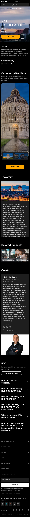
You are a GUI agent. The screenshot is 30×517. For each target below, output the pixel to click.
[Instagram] (7, 327)
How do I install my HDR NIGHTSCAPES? (15, 397)
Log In (17, 2)
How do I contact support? (15, 381)
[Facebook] (4, 327)
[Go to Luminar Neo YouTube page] (22, 510)
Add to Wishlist (8, 252)
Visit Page (10, 330)
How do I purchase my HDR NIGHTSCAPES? (15, 389)
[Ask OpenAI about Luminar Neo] (2, 504)
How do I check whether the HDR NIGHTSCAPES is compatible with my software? (15, 427)
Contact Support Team (11, 373)
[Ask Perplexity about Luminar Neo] (6, 504)
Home (2, 8)
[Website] (10, 327)
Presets (8, 8)
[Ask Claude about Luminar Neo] (10, 504)
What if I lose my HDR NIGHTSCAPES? (15, 416)
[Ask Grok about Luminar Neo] (14, 504)
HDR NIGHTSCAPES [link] (17, 8)
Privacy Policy (17, 490)
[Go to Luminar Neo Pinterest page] (28, 510)
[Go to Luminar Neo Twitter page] (25, 510)
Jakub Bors (12, 29)
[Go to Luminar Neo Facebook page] (13, 510)
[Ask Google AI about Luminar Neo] (18, 504)
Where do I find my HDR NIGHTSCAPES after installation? (15, 407)
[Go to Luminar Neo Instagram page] (16, 510)
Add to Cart (10, 36)
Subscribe (15, 485)
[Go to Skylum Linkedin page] (19, 510)
